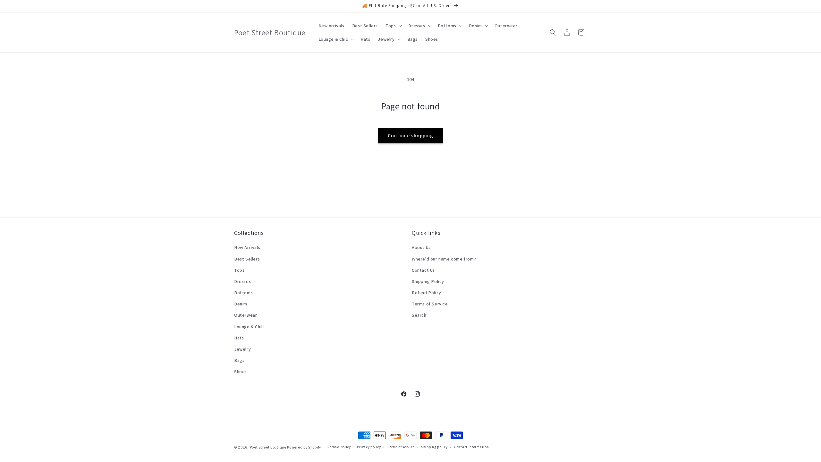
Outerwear (245, 315)
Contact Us (423, 270)
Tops (239, 270)
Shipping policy (434, 447)
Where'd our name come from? (444, 259)
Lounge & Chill (249, 326)
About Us (421, 247)
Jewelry (242, 349)
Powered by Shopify (304, 447)
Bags (239, 360)
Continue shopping (410, 136)
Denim (240, 304)
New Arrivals (247, 247)
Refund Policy (426, 292)
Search (419, 315)
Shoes (240, 371)
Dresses (242, 281)
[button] (393, 25)
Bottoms (243, 292)
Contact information (471, 447)
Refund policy (339, 447)
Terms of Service (430, 304)
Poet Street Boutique (268, 447)
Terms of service (401, 447)
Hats (239, 338)
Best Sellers (247, 259)
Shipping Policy (428, 281)
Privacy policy (369, 447)
